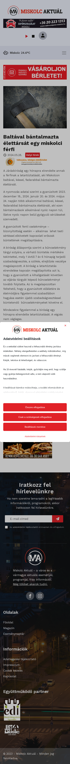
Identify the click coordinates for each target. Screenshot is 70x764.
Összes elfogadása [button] (35, 407)
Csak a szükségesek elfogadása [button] (35, 417)
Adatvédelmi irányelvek (35, 436)
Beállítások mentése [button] (35, 427)
